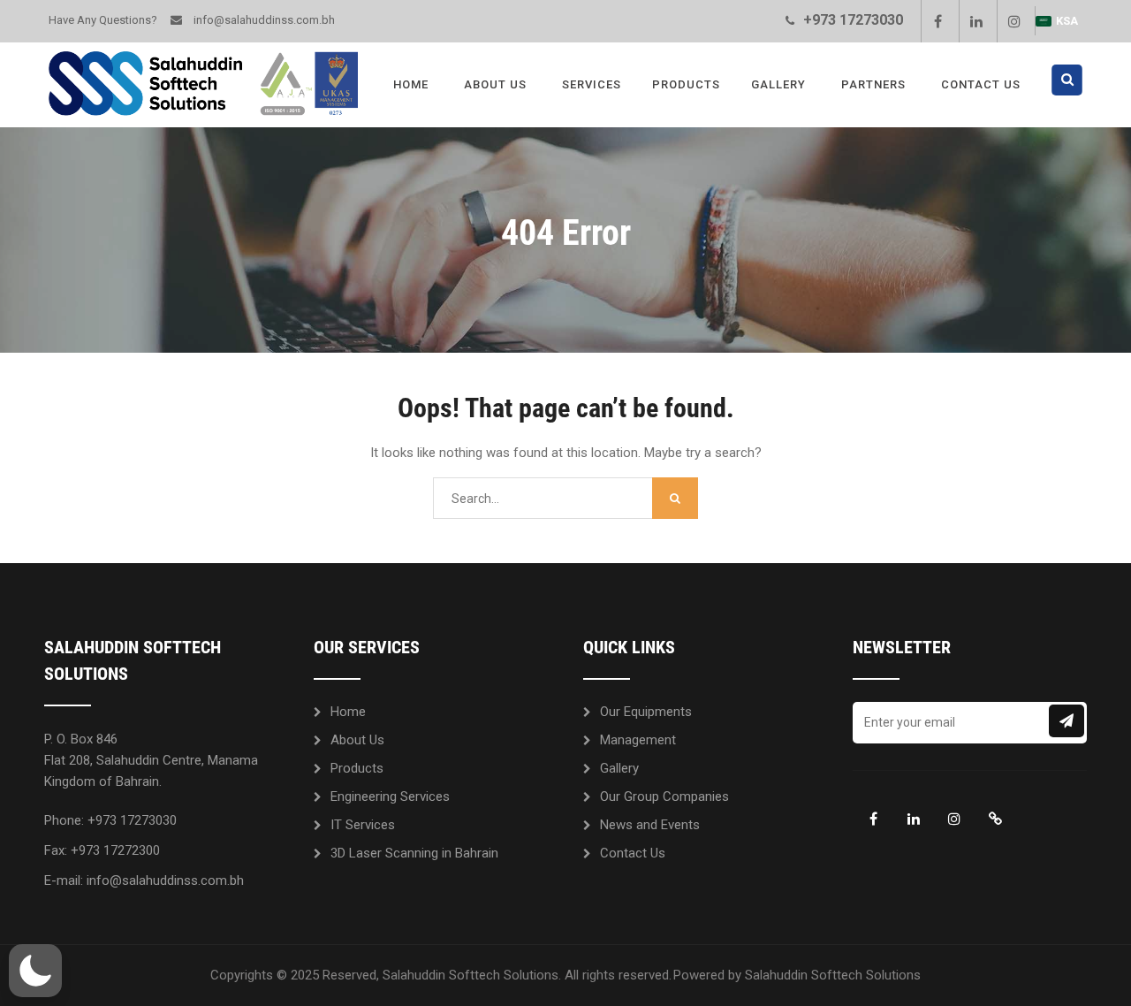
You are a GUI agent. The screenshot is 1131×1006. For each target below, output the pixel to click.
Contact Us (981, 84)
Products (686, 84)
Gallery (778, 84)
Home (411, 84)
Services (591, 84)
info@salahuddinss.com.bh (264, 20)
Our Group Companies (664, 796)
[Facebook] (937, 21)
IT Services (362, 825)
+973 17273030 (853, 19)
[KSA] (995, 818)
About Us (495, 84)
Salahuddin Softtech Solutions (833, 975)
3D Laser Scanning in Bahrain (414, 853)
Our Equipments (646, 712)
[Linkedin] (975, 21)
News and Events (650, 825)
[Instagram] (1013, 21)
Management (638, 740)
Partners (873, 84)
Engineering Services (390, 796)
